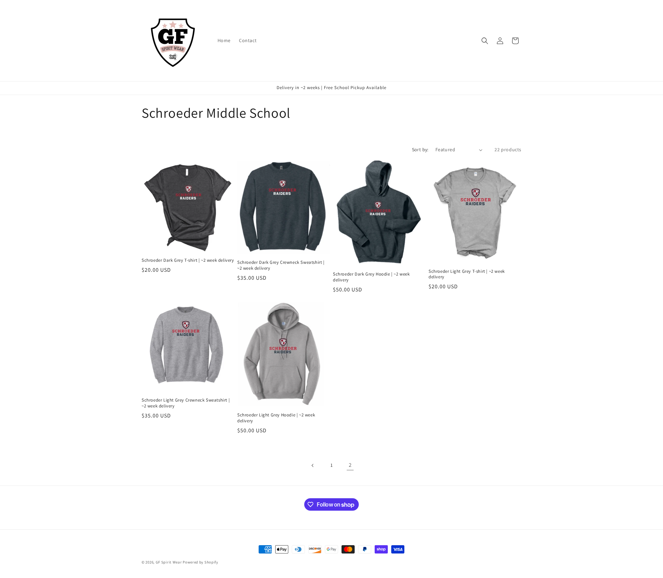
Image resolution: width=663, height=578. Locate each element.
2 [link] (350, 465)
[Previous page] (312, 465)
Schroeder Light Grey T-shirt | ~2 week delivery (467, 274)
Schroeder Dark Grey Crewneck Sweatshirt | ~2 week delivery (281, 265)
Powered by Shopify (200, 562)
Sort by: (420, 149)
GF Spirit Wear (169, 562)
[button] (484, 40)
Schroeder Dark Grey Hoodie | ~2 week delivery (371, 277)
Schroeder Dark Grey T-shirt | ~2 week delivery (188, 260)
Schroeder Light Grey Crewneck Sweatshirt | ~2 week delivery (186, 403)
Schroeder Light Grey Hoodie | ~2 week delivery (276, 418)
